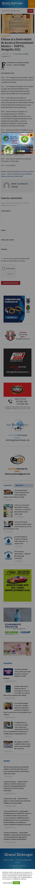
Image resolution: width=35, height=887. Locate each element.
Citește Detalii (7, 883)
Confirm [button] (16, 883)
